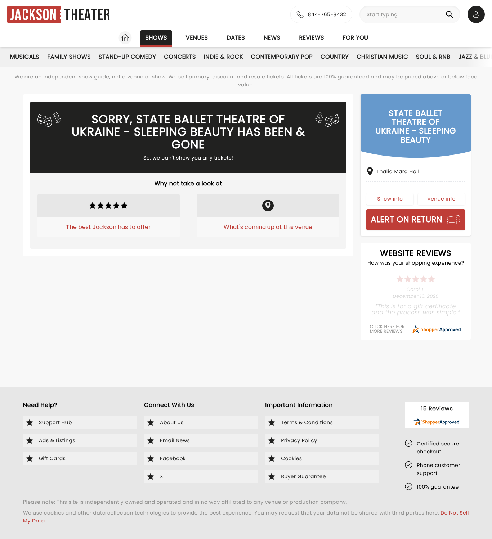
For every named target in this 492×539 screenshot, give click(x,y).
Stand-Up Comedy (127, 57)
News (272, 37)
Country (335, 57)
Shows (156, 37)
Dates (236, 37)
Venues (197, 37)
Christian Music (382, 57)
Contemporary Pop (282, 57)
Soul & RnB (433, 57)
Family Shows (69, 57)
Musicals (24, 57)
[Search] (451, 14)
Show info (390, 198)
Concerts (180, 57)
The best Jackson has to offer (108, 227)
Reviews (311, 37)
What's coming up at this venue (268, 227)
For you (355, 37)
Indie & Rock (223, 57)
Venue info (441, 198)
